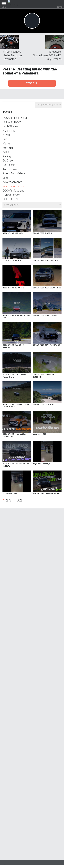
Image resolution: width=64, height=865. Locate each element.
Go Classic (8, 164)
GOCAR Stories (11, 122)
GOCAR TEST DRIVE (15, 117)
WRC (5, 152)
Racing (6, 156)
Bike (5, 177)
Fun (4, 139)
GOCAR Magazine (13, 190)
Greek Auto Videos (13, 173)
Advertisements (12, 182)
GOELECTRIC (10, 199)
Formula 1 (8, 147)
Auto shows (9, 169)
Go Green (8, 160)
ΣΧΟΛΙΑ (32, 83)
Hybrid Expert (11, 194)
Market (6, 143)
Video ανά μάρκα (13, 186)
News (6, 134)
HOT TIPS (8, 130)
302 (19, 500)
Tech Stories (10, 126)
